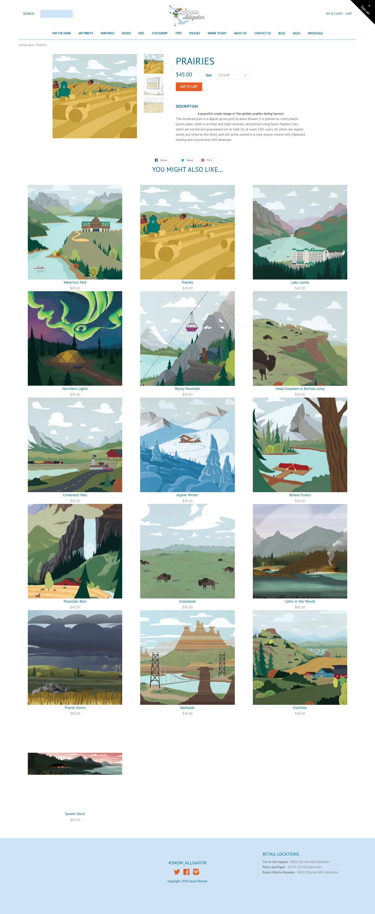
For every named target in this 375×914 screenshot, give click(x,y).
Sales (296, 33)
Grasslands (187, 601)
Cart (348, 14)
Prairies (187, 282)
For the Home (61, 33)
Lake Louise (300, 282)
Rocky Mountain (187, 388)
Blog (281, 33)
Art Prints (86, 33)
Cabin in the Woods (300, 601)
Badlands (187, 707)
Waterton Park (75, 282)
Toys (178, 33)
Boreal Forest (300, 495)
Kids (141, 33)
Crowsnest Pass (75, 495)
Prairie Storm (75, 707)
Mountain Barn (75, 601)
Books (126, 33)
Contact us (262, 33)
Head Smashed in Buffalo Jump (300, 388)
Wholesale (315, 33)
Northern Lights (75, 388)
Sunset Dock (75, 813)
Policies (194, 33)
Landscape (26, 45)
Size (209, 75)
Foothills (300, 707)
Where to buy (217, 33)
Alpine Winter (187, 495)
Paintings (107, 33)
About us (240, 33)
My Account (335, 14)
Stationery (160, 33)
